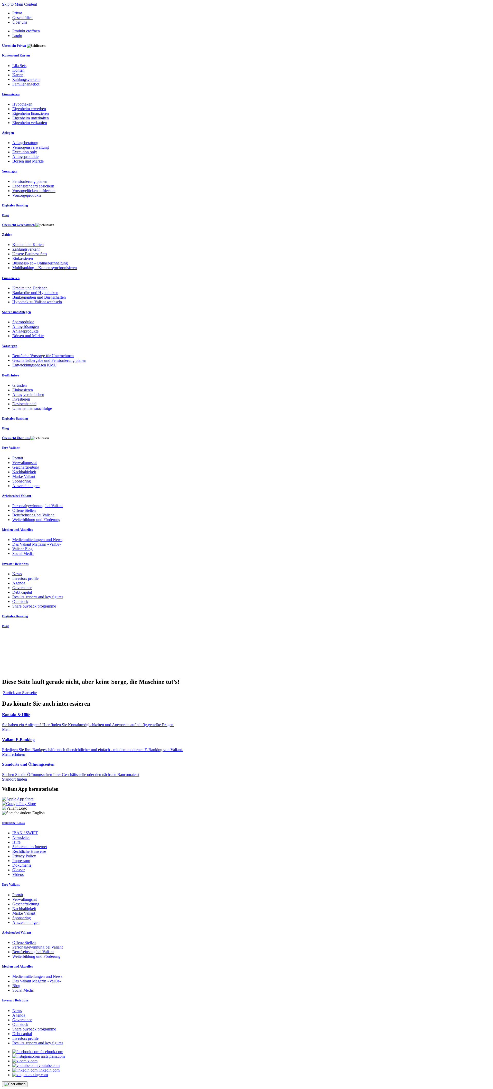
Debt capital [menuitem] (22, 592)
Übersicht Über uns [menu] (16, 438)
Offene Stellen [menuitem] (24, 510)
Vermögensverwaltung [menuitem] (30, 147)
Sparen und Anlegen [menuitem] (16, 312)
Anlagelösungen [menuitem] (25, 326)
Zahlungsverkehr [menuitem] (26, 79)
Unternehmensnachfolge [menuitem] (32, 408)
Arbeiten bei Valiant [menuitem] (16, 496)
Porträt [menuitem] (17, 458)
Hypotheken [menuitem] (22, 104)
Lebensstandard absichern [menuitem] (33, 186)
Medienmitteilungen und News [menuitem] (37, 539)
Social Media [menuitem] (23, 553)
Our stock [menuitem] (20, 601)
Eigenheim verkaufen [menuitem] (29, 122)
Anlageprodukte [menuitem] (25, 156)
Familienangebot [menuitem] (25, 84)
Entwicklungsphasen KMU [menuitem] (34, 365)
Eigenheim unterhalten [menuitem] (30, 118)
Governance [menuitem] (22, 587)
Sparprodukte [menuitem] (23, 322)
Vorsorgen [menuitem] (9, 171)
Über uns (19, 22)
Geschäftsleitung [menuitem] (25, 467)
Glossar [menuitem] (18, 870)
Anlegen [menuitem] (8, 133)
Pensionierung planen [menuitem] (29, 181)
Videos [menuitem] (18, 874)
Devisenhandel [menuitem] (24, 404)
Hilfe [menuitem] (16, 842)
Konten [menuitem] (18, 70)
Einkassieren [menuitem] (22, 258)
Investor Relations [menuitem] (15, 564)
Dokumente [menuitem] (21, 865)
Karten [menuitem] (17, 75)
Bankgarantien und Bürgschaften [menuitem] (39, 297)
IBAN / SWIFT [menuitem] (25, 833)
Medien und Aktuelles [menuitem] (17, 530)
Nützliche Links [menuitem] (13, 823)
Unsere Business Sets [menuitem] (29, 254)
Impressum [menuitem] (21, 860)
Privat (17, 13)
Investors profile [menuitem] (25, 578)
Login (17, 35)
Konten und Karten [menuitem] (16, 55)
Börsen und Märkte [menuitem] (28, 161)
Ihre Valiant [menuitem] (11, 448)
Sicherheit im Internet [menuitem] (29, 847)
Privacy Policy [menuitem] (24, 856)
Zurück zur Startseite (20, 692)
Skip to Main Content (19, 4)
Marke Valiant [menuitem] (23, 476)
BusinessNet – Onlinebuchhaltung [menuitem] (40, 263)
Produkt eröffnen (26, 31)
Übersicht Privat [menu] (14, 46)
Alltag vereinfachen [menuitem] (28, 394)
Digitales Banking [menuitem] (15, 205)
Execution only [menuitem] (24, 152)
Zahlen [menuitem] (7, 234)
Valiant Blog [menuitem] (22, 549)
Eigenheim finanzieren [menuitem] (30, 113)
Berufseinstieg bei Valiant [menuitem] (33, 515)
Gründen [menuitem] (19, 385)
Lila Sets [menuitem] (19, 65)
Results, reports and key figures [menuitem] (37, 597)
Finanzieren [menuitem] (11, 94)
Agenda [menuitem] (18, 583)
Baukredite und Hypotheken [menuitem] (35, 292)
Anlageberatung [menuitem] (25, 142)
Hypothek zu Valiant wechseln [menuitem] (37, 302)
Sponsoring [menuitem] (21, 481)
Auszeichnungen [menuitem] (26, 486)
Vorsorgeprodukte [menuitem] (26, 195)
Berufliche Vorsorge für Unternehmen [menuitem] (43, 356)
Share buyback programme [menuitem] (34, 606)
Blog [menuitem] (5, 215)
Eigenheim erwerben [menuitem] (29, 109)
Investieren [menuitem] (21, 399)
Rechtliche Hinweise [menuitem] (29, 851)
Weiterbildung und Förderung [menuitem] (36, 519)
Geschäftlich (22, 17)
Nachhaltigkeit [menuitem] (24, 472)
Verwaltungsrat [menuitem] (24, 462)
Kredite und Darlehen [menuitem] (30, 288)
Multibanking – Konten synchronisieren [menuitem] (44, 268)
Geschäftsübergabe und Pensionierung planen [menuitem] (49, 360)
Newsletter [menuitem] (21, 837)
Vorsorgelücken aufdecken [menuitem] (33, 190)
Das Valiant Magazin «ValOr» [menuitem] (36, 544)
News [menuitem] (17, 574)
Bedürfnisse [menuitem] (10, 375)
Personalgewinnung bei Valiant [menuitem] (37, 506)
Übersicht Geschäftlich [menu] (18, 225)
